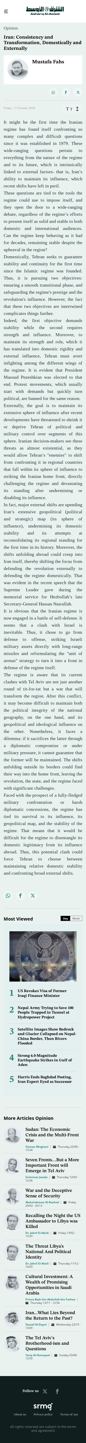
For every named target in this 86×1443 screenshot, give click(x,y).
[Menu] (4, 9)
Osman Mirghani (36, 1143)
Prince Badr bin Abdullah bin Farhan (50, 1295)
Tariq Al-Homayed (37, 1351)
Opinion (11, 24)
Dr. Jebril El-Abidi (37, 1229)
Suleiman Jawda (36, 1173)
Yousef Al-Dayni (36, 1320)
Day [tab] (65, 914)
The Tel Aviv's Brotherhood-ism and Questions (47, 1339)
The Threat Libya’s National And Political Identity (48, 1248)
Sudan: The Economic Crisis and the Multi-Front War (52, 1131)
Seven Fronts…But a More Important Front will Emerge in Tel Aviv (52, 1161)
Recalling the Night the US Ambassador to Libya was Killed (52, 1217)
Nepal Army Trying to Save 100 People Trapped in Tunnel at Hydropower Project (45, 1008)
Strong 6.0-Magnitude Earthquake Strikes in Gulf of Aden (45, 1056)
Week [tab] (76, 914)
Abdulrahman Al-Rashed (42, 1198)
